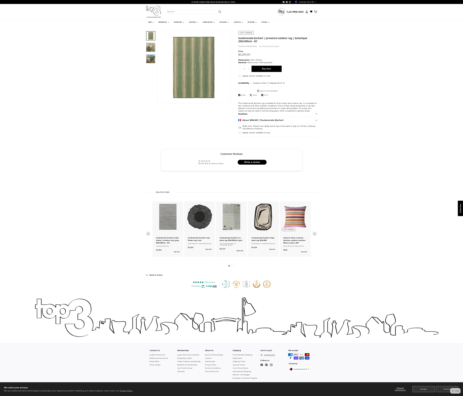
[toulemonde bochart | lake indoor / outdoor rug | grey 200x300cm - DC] (167, 216)
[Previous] (148, 234)
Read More (243, 114)
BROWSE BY (163, 22)
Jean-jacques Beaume (227, 243)
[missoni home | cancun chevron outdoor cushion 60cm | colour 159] (295, 216)
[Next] (314, 234)
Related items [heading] (162, 192)
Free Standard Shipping (242, 355)
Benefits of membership (187, 365)
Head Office (155, 361)
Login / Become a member (188, 355)
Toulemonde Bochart (247, 46)
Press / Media (155, 365)
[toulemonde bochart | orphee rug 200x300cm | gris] (231, 216)
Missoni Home (299, 246)
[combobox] (193, 11)
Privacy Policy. (126, 391)
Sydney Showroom (157, 355)
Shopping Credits (184, 358)
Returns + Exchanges (241, 375)
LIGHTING (192, 22)
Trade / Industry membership (189, 361)
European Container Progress (245, 378)
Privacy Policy (210, 365)
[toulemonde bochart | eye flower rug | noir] (199, 216)
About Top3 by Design (214, 355)
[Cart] (315, 11)
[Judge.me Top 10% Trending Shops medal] (267, 284)
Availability (261, 83)
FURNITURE (178, 22)
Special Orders (239, 365)
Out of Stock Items (240, 368)
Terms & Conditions (213, 368)
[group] (168, 229)
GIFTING (264, 22)
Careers (208, 358)
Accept (423, 389)
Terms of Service (212, 371)
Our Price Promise (184, 368)
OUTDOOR (223, 22)
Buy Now (266, 69)
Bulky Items (237, 358)
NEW (150, 22)
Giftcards (181, 371)
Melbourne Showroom (159, 358)
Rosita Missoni (288, 246)
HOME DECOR (208, 22)
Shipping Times (239, 361)
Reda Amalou (192, 243)
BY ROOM (251, 22)
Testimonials (210, 361)
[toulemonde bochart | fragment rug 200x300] (263, 216)
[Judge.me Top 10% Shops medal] (256, 284)
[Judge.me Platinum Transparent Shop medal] (226, 284)
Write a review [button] (252, 162)
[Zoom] (193, 67)
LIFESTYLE (237, 22)
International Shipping (242, 371)
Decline (446, 389)
